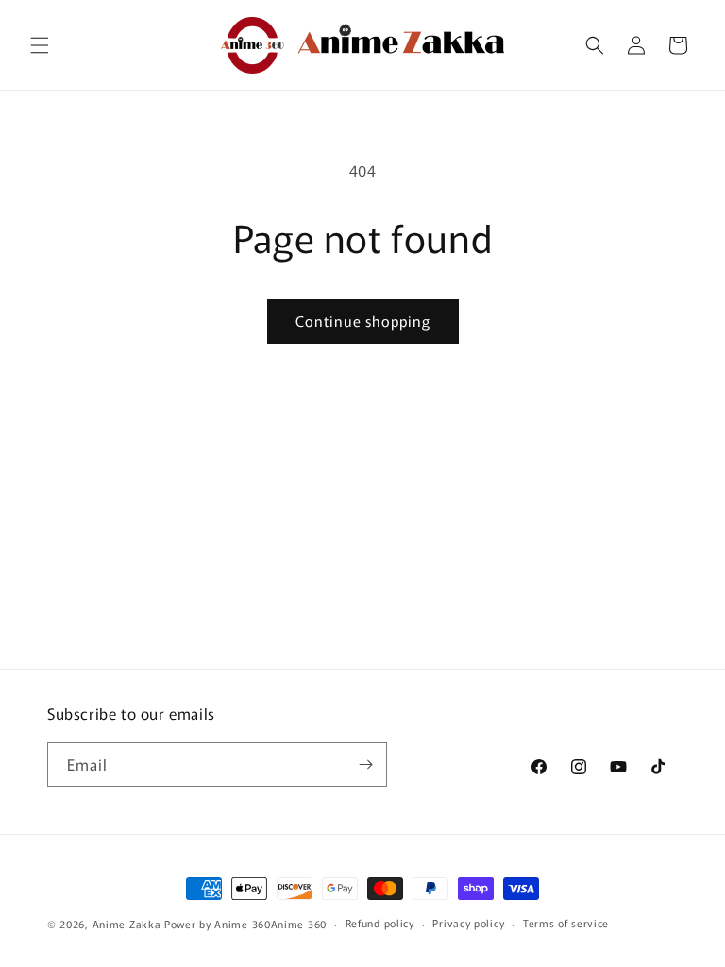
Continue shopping (362, 321)
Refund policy (380, 922)
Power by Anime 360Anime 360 (245, 923)
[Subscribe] (365, 764)
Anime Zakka (127, 923)
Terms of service (566, 922)
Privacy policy (468, 922)
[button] (39, 45)
